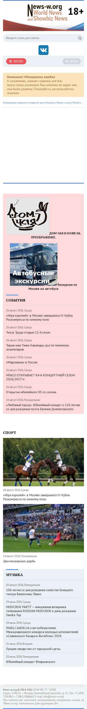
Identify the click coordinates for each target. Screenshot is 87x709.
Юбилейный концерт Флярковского (30, 662)
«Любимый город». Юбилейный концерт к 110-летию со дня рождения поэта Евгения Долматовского (43, 407)
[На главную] (47, 12)
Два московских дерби (19, 561)
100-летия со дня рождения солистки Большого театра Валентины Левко (39, 592)
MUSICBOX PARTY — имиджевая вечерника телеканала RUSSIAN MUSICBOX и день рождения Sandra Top (41, 611)
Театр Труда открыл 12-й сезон (28, 332)
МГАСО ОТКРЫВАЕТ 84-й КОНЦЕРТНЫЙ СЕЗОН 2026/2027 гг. (40, 377)
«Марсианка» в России (21, 362)
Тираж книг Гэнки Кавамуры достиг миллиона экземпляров (37, 347)
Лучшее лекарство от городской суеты (33, 649)
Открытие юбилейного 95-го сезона (31, 392)
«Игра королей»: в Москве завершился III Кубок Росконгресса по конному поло (39, 317)
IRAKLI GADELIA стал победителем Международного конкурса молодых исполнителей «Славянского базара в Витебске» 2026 (42, 632)
